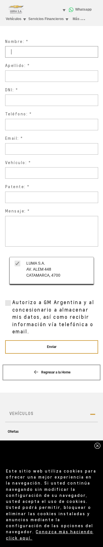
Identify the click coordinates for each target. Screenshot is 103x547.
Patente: (15, 186)
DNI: (9, 89)
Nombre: (15, 41)
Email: (12, 138)
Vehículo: (16, 162)
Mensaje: (15, 210)
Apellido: (15, 65)
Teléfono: (16, 113)
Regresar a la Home (55, 372)
